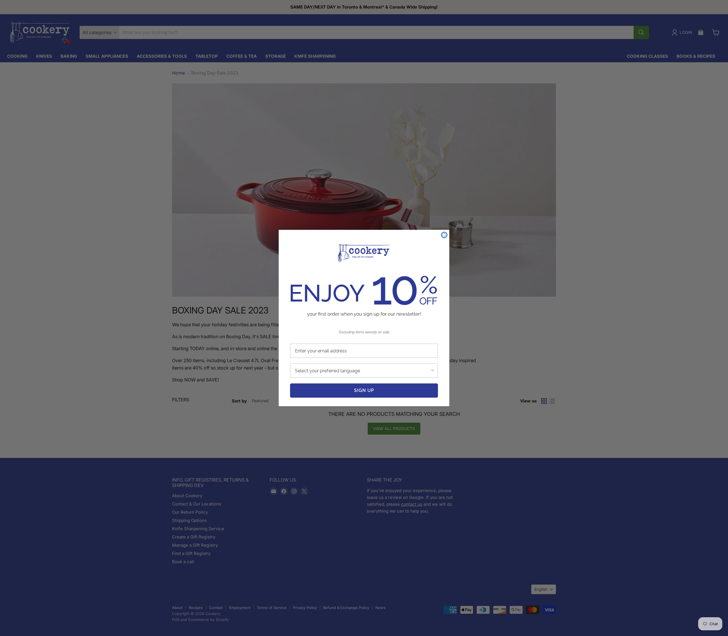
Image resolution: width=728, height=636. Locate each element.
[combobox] (362, 370)
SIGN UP (364, 390)
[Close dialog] (444, 235)
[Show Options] (432, 370)
